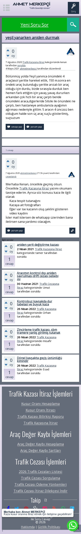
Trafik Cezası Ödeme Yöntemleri (41, 484)
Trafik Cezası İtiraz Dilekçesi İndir (40, 491)
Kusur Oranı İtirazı (40, 410)
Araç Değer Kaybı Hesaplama (40, 444)
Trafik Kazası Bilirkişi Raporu (40, 416)
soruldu (21, 65)
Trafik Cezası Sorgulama (40, 478)
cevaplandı (11, 176)
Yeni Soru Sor (35, 25)
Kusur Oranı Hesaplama (40, 403)
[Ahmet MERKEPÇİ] (31, 7)
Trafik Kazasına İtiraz (33, 62)
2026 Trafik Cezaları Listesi (40, 471)
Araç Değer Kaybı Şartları (40, 450)
